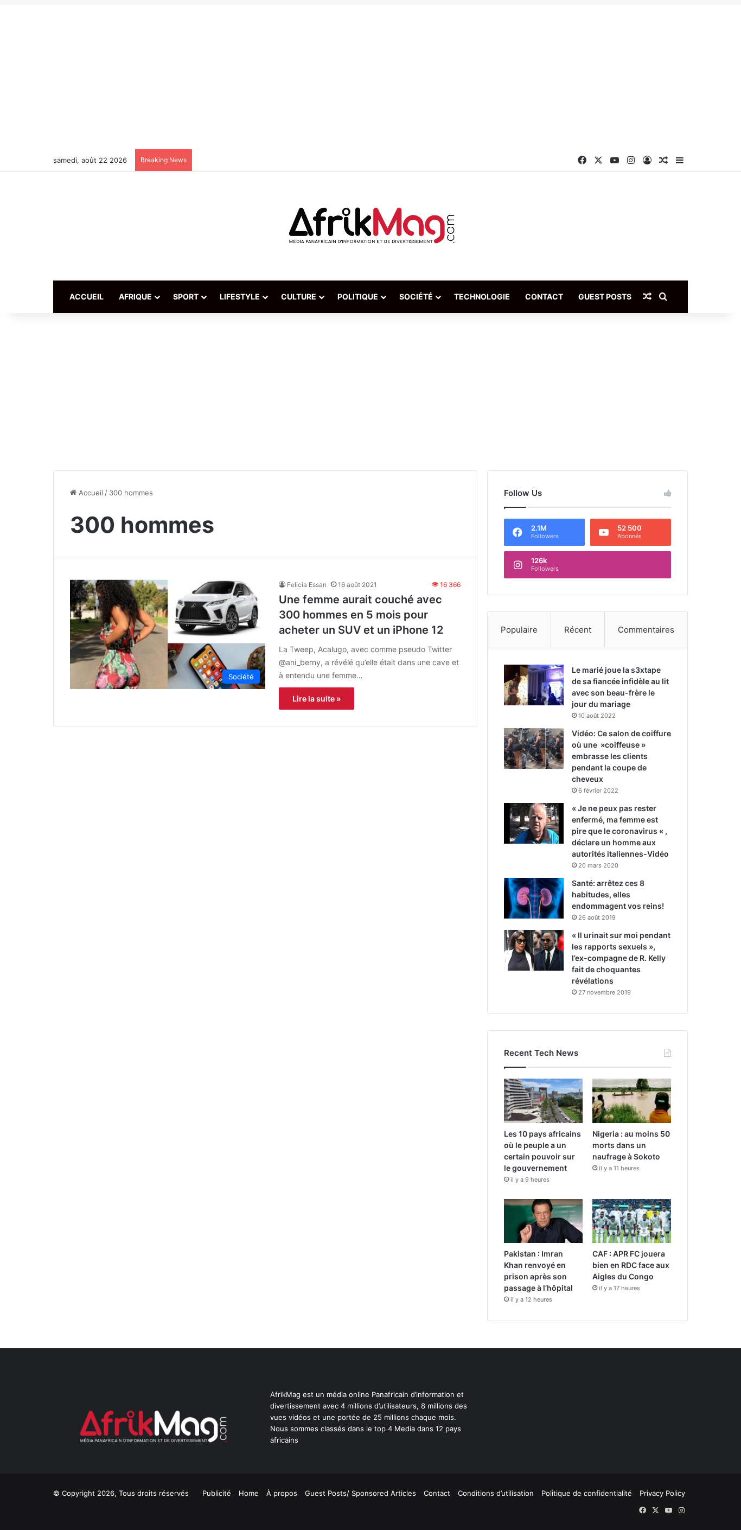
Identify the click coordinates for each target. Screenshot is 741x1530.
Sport (186, 296)
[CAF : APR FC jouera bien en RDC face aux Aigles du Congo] (631, 1221)
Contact (544, 296)
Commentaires (646, 629)
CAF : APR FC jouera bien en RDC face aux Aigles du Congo (630, 1265)
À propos (281, 1493)
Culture (298, 296)
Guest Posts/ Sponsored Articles (360, 1493)
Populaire (519, 629)
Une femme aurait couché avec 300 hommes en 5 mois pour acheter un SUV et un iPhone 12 (361, 614)
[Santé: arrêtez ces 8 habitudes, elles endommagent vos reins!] (534, 898)
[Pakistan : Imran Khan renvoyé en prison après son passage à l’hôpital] (543, 1221)
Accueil (86, 296)
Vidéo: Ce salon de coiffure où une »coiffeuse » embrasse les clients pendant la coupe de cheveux (621, 756)
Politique (357, 296)
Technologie (482, 296)
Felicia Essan (307, 585)
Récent (577, 629)
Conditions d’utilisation (496, 1493)
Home (249, 1493)
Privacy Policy (662, 1493)
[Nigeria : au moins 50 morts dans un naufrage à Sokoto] (631, 1101)
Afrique (135, 296)
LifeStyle (240, 296)
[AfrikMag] (370, 226)
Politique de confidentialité (586, 1493)
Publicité (216, 1493)
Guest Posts (604, 296)
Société (416, 296)
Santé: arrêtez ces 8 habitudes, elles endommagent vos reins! (618, 894)
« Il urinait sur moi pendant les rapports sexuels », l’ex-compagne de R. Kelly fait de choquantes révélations (621, 957)
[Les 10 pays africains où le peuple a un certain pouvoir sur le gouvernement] (543, 1101)
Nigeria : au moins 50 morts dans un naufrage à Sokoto (631, 1145)
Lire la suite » (316, 698)
